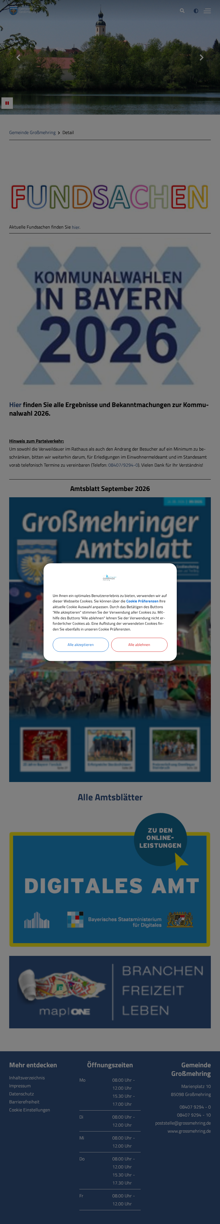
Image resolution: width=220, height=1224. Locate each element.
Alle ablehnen (139, 644)
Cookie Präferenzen (142, 601)
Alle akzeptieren (81, 644)
